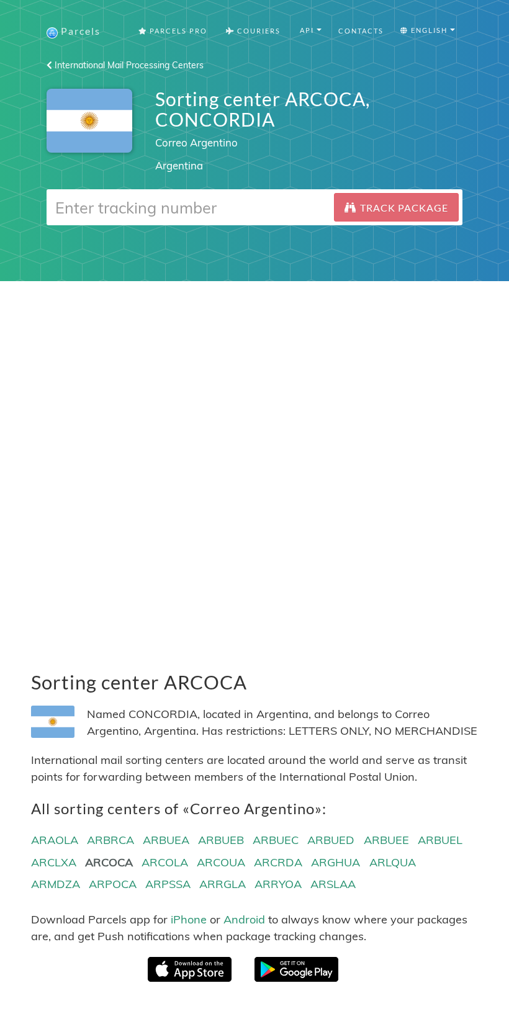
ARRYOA (278, 884)
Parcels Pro (177, 31)
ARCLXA (53, 862)
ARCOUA (221, 862)
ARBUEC (276, 840)
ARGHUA (335, 862)
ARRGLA (222, 884)
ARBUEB (221, 840)
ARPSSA (168, 884)
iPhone (189, 919)
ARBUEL (440, 840)
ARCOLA (165, 862)
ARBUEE (386, 840)
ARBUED (330, 840)
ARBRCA (110, 840)
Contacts (361, 31)
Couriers (258, 31)
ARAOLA (54, 840)
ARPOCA (113, 884)
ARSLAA (333, 884)
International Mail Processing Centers (128, 65)
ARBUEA (166, 840)
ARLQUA (392, 862)
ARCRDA (278, 862)
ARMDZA (55, 884)
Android (244, 919)
